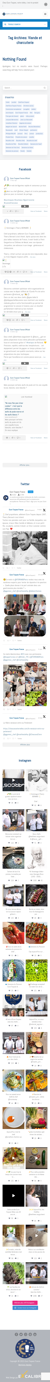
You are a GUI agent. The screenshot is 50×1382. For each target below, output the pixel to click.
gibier (22, 116)
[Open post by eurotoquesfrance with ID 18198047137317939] (13, 933)
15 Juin (40, 575)
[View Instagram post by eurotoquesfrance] (22, 788)
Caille (7, 102)
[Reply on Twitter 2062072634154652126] (5, 709)
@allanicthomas (35, 591)
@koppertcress (9, 657)
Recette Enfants (23, 144)
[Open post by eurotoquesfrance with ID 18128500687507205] (36, 1196)
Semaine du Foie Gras (12, 147)
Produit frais (9, 137)
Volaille (29, 151)
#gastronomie (28, 200)
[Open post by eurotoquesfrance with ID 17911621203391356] (36, 1043)
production (39, 133)
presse (32, 133)
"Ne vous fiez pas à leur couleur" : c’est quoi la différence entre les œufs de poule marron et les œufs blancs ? (14, 409)
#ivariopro (30, 342)
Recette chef (10, 140)
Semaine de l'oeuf (35, 144)
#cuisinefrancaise (11, 203)
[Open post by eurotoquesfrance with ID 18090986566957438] (36, 1273)
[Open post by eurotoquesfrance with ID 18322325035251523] (13, 1043)
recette (31, 137)
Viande (23, 151)
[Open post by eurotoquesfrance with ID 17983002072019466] (36, 858)
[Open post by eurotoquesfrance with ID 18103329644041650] (36, 933)
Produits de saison (21, 137)
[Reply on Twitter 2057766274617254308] (5, 739)
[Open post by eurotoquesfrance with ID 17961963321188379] (13, 820)
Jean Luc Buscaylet (26, 120)
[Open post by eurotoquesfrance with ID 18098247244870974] (36, 1118)
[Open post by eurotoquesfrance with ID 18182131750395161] (36, 970)
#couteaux (18, 200)
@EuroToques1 (30, 510)
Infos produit (30, 116)
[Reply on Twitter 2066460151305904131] (5, 641)
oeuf (16, 130)
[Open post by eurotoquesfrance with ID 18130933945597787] (13, 1005)
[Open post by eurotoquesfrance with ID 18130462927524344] (13, 970)
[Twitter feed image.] (25, 548)
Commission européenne (13, 109)
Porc (26, 133)
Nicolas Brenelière (34, 127)
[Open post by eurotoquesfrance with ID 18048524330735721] (36, 1080)
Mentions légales (25, 1364)
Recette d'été (20, 140)
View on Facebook (36, 211)
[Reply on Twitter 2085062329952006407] (4, 568)
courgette (26, 109)
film (31, 113)
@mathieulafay (22, 591)
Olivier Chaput (23, 130)
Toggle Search (13, 24)
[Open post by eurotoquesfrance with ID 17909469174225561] (36, 1005)
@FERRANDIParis (21, 579)
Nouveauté (9, 130)
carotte (14, 102)
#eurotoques (9, 200)
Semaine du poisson (12, 151)
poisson (20, 133)
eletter (34, 109)
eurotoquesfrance (13, 771)
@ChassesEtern (35, 734)
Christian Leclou (28, 106)
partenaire (33, 130)
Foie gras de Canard (12, 116)
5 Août (40, 510)
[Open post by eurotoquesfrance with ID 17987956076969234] (13, 1273)
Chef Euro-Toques (23, 102)
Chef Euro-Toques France (13, 106)
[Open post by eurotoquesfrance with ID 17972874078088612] (13, 858)
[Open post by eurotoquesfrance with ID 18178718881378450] (36, 1236)
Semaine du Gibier (27, 147)
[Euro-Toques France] (13, 14)
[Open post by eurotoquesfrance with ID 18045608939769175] (13, 1196)
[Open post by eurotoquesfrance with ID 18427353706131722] (36, 895)
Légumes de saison (25, 123)
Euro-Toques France (22, 113)
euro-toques (9, 113)
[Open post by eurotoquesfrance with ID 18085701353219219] (13, 780)
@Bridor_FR (23, 657)
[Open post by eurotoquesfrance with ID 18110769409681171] (13, 1118)
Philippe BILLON (11, 133)
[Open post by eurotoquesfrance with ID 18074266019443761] (36, 820)
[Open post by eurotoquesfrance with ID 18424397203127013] (36, 1158)
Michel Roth (22, 127)
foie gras (37, 113)
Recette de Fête (11, 144)
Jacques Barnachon (12, 120)
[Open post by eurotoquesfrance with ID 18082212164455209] (13, 1080)
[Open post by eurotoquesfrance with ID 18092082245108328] (36, 780)
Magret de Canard (11, 127)
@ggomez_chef (9, 591)
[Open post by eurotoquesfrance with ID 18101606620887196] (13, 895)
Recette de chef (32, 140)
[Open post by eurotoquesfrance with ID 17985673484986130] (13, 1158)
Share (45, 211)
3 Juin (40, 649)
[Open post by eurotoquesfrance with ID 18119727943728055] (13, 1236)
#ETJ (23, 654)
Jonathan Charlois (11, 123)
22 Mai (40, 718)
